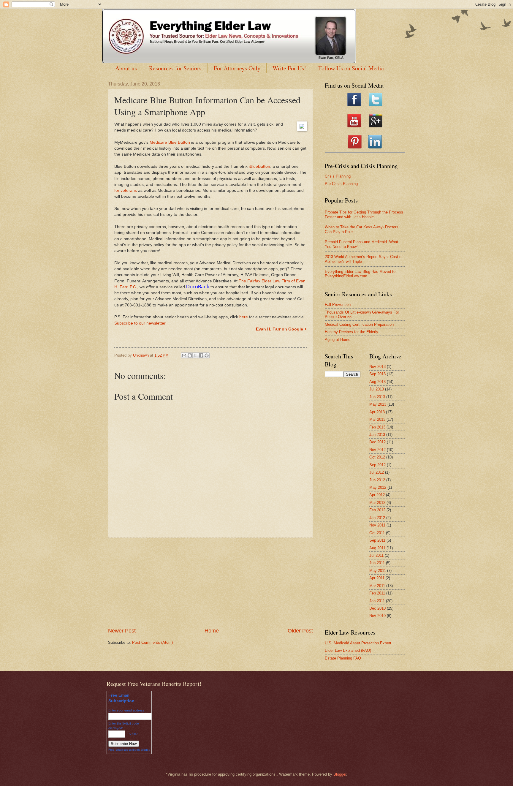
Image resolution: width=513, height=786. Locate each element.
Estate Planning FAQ (343, 658)
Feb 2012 (377, 510)
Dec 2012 (377, 442)
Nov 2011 (377, 525)
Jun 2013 (377, 397)
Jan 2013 (377, 434)
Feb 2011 (377, 593)
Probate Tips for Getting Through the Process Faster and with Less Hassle (364, 214)
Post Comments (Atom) (152, 642)
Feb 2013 (377, 427)
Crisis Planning (338, 176)
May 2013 (377, 404)
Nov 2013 (377, 366)
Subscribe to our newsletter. (140, 323)
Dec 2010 (377, 608)
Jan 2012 (377, 517)
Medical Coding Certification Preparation (359, 324)
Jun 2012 (377, 480)
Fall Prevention (338, 304)
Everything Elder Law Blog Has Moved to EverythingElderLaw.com (360, 273)
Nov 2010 (377, 615)
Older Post (300, 631)
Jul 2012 (376, 472)
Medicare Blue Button (170, 142)
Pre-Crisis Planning (341, 183)
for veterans (125, 190)
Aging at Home (337, 339)
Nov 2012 (377, 449)
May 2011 (377, 570)
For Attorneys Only (237, 68)
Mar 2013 (377, 419)
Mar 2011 (377, 585)
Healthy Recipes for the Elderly (351, 332)
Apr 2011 (376, 578)
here (243, 317)
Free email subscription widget (129, 749)
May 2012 (377, 487)
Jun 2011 (377, 563)
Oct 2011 (377, 533)
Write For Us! (289, 68)
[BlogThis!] (190, 355)
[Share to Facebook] (201, 355)
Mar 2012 (377, 502)
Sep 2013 (377, 374)
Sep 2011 (377, 540)
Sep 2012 (377, 465)
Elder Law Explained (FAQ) (348, 650)
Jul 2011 (376, 555)
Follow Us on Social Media (351, 68)
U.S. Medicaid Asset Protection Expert (358, 643)
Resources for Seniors (175, 68)
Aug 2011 (377, 548)
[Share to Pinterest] (207, 355)
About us (126, 68)
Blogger (339, 774)
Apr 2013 (377, 412)
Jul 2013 (376, 389)
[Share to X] (195, 355)
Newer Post (122, 631)
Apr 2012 (377, 495)
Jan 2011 (377, 601)
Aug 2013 (377, 381)
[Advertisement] (210, 582)
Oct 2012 (377, 457)
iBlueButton (259, 166)
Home (212, 631)
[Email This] (184, 355)
